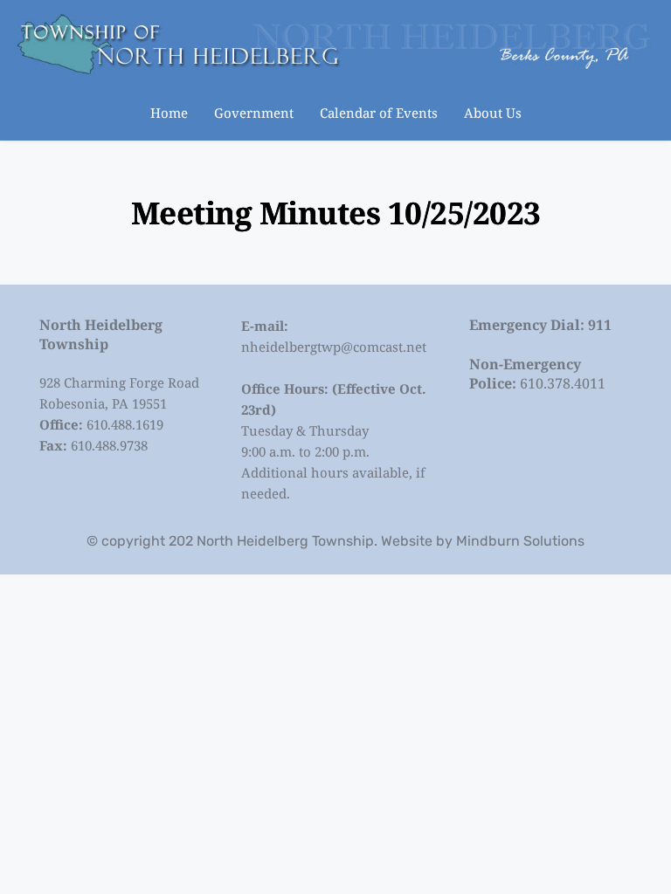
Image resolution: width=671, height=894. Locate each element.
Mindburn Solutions (520, 541)
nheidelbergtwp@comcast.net (333, 346)
